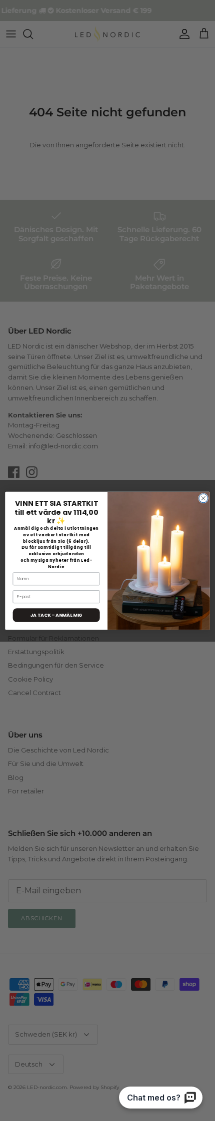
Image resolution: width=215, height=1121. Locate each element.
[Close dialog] (203, 497)
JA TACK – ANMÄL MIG (56, 615)
